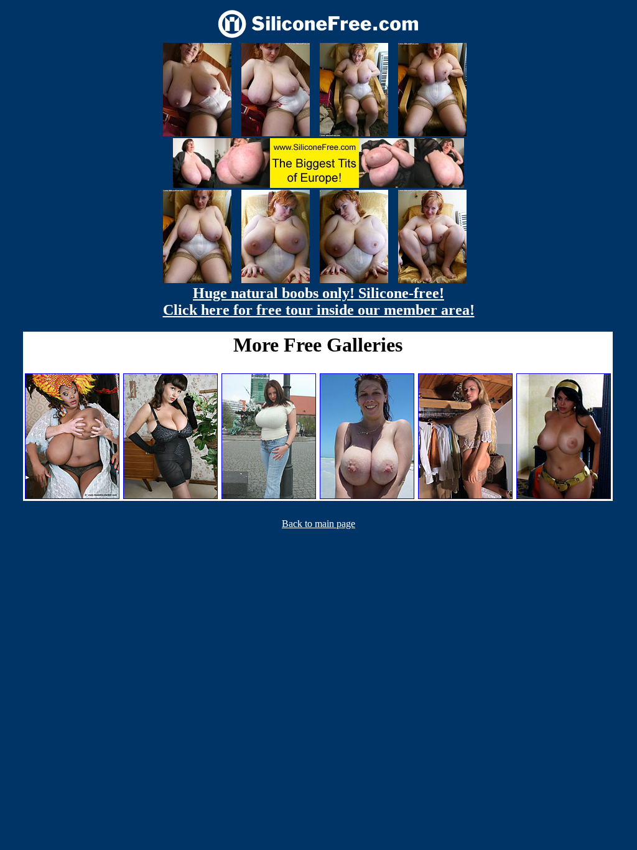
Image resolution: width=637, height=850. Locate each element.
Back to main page (318, 523)
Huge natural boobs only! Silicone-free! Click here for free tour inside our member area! (319, 301)
